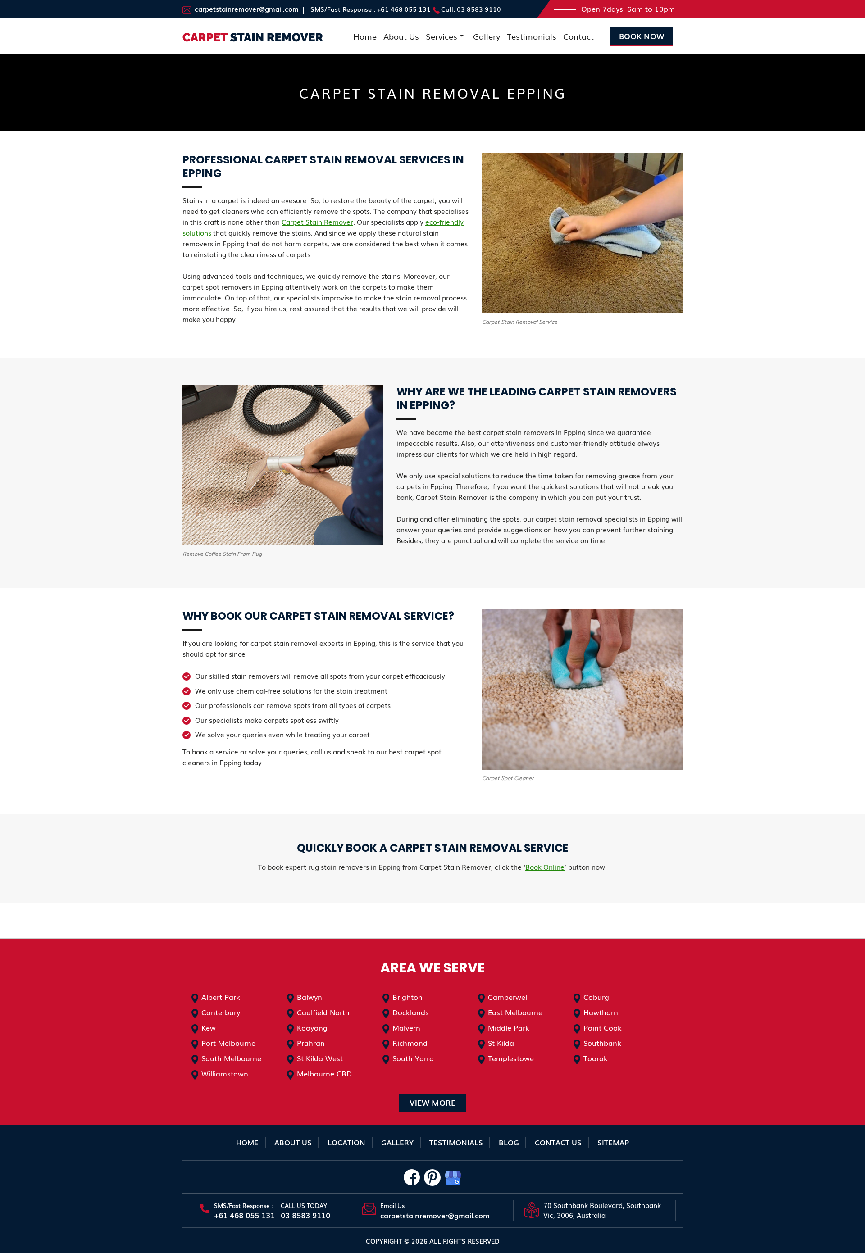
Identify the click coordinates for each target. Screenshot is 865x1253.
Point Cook (602, 1027)
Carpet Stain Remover (317, 222)
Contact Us (558, 1142)
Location (346, 1142)
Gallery (486, 36)
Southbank (602, 1042)
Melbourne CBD (324, 1073)
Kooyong (312, 1027)
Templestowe (511, 1058)
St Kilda (501, 1042)
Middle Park (508, 1027)
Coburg (596, 996)
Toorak (595, 1058)
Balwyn (309, 996)
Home (365, 36)
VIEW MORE (432, 1102)
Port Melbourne (228, 1042)
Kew (208, 1027)
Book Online (545, 867)
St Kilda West (320, 1058)
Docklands (410, 1012)
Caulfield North (323, 1012)
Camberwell (508, 996)
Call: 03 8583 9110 (471, 9)
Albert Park (220, 996)
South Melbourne (231, 1058)
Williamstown (224, 1073)
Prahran (311, 1042)
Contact (578, 36)
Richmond (410, 1042)
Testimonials (531, 36)
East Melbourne (515, 1012)
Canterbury (220, 1012)
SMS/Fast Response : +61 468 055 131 (370, 9)
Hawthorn (600, 1012)
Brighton (407, 996)
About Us (401, 36)
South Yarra (413, 1058)
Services (441, 36)
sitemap (613, 1142)
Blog (509, 1142)
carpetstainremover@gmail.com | (248, 9)
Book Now (641, 35)
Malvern (406, 1027)
